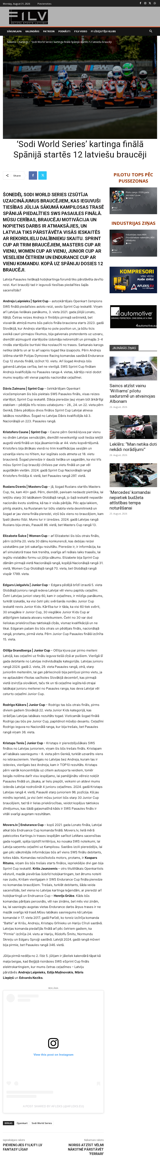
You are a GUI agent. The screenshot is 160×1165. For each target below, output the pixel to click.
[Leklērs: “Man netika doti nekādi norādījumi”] (133, 427)
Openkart (22, 1123)
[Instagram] (145, 3)
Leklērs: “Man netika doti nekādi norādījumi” (133, 447)
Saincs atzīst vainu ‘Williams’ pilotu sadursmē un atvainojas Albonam (132, 393)
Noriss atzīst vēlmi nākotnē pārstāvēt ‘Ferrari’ (86, 1149)
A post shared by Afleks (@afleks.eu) (53, 1106)
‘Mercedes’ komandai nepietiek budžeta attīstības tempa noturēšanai (130, 500)
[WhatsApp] (154, 3)
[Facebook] (140, 3)
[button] (151, 31)
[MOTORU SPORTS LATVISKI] (28, 17)
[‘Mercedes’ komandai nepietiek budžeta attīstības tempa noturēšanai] (133, 475)
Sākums (11, 42)
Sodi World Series (42, 1123)
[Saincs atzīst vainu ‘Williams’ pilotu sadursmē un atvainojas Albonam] (133, 368)
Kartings (23, 42)
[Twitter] (150, 3)
